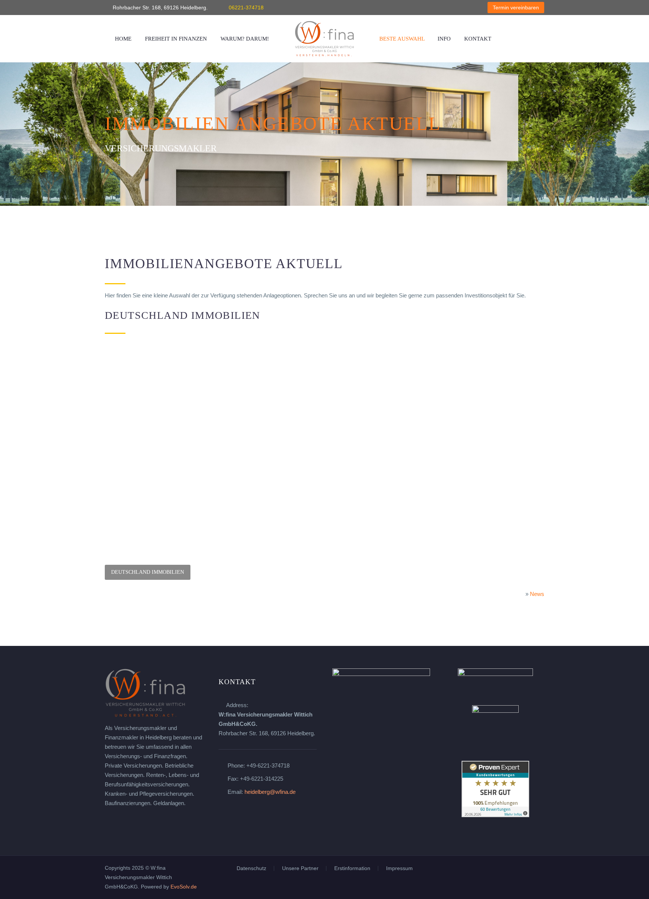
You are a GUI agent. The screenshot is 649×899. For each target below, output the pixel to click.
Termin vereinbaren (516, 8)
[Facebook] (423, 8)
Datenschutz (251, 868)
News (537, 594)
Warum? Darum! (244, 39)
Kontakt (477, 39)
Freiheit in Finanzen (176, 39)
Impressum (399, 868)
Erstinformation (352, 868)
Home (123, 39)
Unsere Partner (300, 868)
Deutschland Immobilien (147, 572)
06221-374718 (246, 8)
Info (444, 39)
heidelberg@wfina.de (270, 792)
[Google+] (457, 8)
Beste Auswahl (402, 39)
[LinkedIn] (435, 8)
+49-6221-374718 (268, 765)
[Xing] (446, 8)
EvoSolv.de (184, 887)
